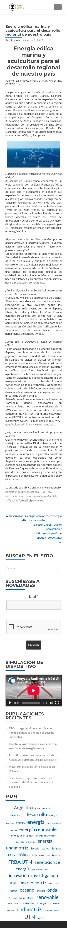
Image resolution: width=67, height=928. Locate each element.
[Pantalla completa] (57, 703)
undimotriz (50, 496)
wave (40, 918)
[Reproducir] (10, 703)
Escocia (34, 848)
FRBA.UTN (44, 491)
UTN (8, 500)
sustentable (28, 903)
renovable (37, 496)
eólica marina (41, 855)
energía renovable (38, 829)
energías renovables (25, 841)
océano (27, 890)
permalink (37, 500)
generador (37, 869)
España (45, 848)
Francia (56, 855)
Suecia (17, 903)
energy (20, 823)
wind (15, 500)
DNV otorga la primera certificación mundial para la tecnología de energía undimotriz (31, 732)
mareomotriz (33, 882)
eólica (33, 491)
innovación (11, 496)
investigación (44, 875)
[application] (34, 690)
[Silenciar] (51, 703)
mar (21, 496)
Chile (37, 808)
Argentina (11, 491)
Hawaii (47, 869)
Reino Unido (26, 898)
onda (28, 496)
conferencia (48, 808)
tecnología (41, 903)
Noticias (40, 487)
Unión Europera (51, 910)
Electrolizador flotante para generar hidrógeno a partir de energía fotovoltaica (48, 533)
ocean (14, 890)
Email (33, 596)
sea (10, 903)
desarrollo (23, 491)
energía (36, 822)
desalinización (17, 815)
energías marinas (22, 835)
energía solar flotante (46, 835)
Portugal (13, 898)
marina (53, 883)
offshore (41, 890)
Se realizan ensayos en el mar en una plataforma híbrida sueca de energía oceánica (31, 782)
